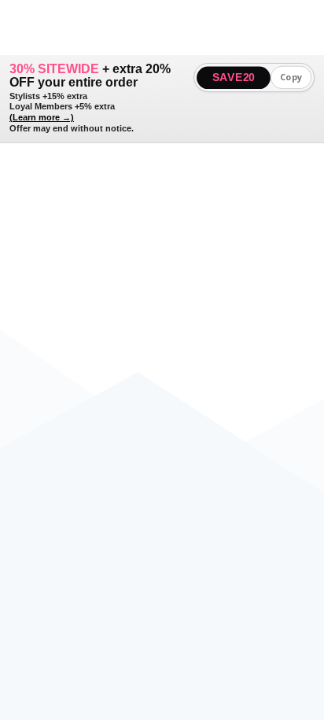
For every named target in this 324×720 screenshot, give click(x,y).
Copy (291, 77)
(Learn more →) (41, 117)
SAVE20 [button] (234, 77)
